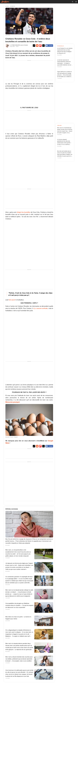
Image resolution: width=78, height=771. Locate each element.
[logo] (5, 2)
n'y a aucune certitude (40, 308)
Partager (50, 45)
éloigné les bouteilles (23, 212)
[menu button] (76, 2)
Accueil (7, 6)
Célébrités (12, 6)
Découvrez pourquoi (12, 402)
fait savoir (12, 300)
